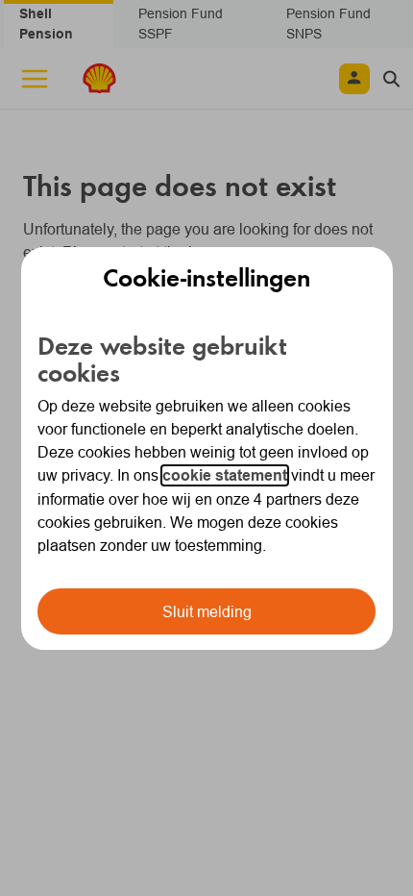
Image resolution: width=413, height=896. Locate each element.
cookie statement (224, 475)
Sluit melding (207, 611)
